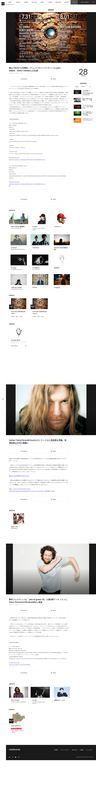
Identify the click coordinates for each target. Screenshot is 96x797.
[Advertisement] (51, 367)
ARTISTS (66, 2)
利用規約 (56, 749)
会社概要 (81, 749)
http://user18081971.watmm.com (19, 476)
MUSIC (42, 2)
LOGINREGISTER (84, 2)
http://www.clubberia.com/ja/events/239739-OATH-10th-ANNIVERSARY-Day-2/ (27, 184)
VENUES (26, 2)
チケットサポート (89, 749)
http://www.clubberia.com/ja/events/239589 (19, 664)
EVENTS (18, 2)
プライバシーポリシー (64, 749)
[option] (77, 86)
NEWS (10, 2)
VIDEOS (50, 2)
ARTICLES (34, 2)
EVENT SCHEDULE (14, 345)
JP (74, 2)
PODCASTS (58, 2)
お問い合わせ (74, 749)
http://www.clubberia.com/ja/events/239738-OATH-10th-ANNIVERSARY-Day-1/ (27, 159)
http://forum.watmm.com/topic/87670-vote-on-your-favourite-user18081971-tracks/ (32, 491)
